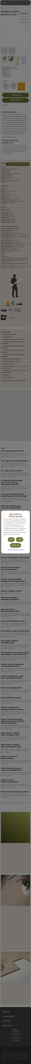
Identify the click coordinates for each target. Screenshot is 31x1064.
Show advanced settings (15, 550)
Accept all (15, 545)
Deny (11, 539)
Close (19, 539)
